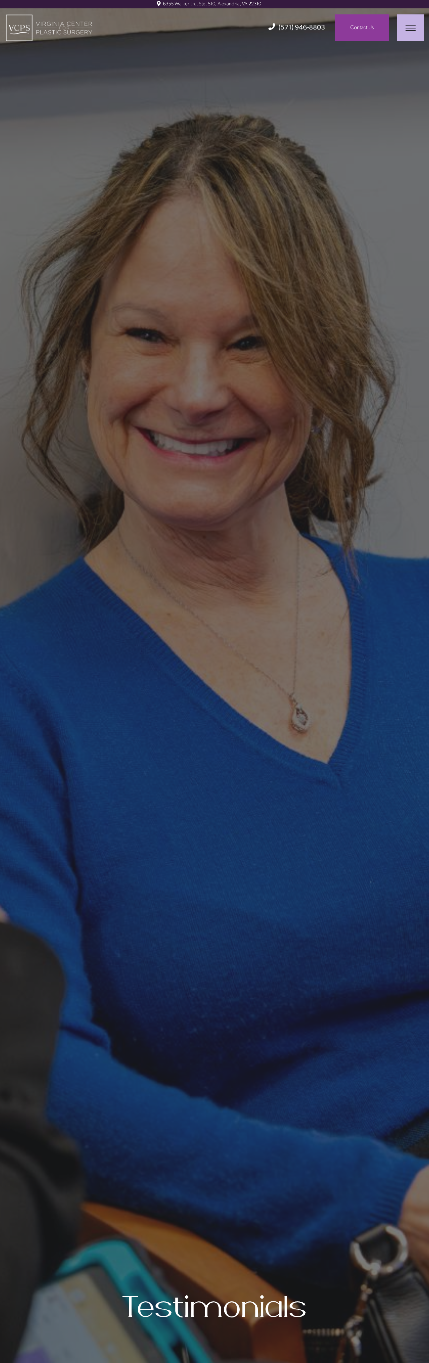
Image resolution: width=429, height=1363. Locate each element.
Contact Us (362, 27)
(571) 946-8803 (302, 27)
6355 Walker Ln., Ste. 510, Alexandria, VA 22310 (211, 4)
